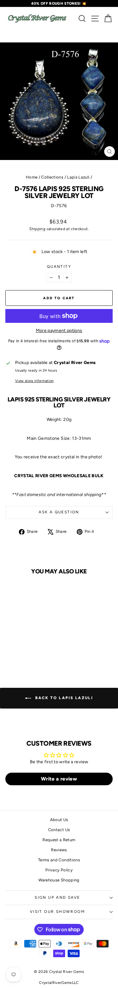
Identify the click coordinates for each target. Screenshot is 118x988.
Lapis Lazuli (78, 177)
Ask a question (59, 512)
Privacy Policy (59, 870)
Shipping (37, 229)
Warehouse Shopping (58, 880)
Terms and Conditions (59, 860)
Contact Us (59, 829)
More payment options (59, 330)
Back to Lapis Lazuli (63, 698)
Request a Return (59, 839)
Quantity (59, 266)
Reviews (59, 849)
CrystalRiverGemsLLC (59, 982)
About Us (59, 819)
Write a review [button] (59, 779)
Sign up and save (57, 897)
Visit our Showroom (57, 911)
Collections (52, 177)
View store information (34, 380)
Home (31, 177)
